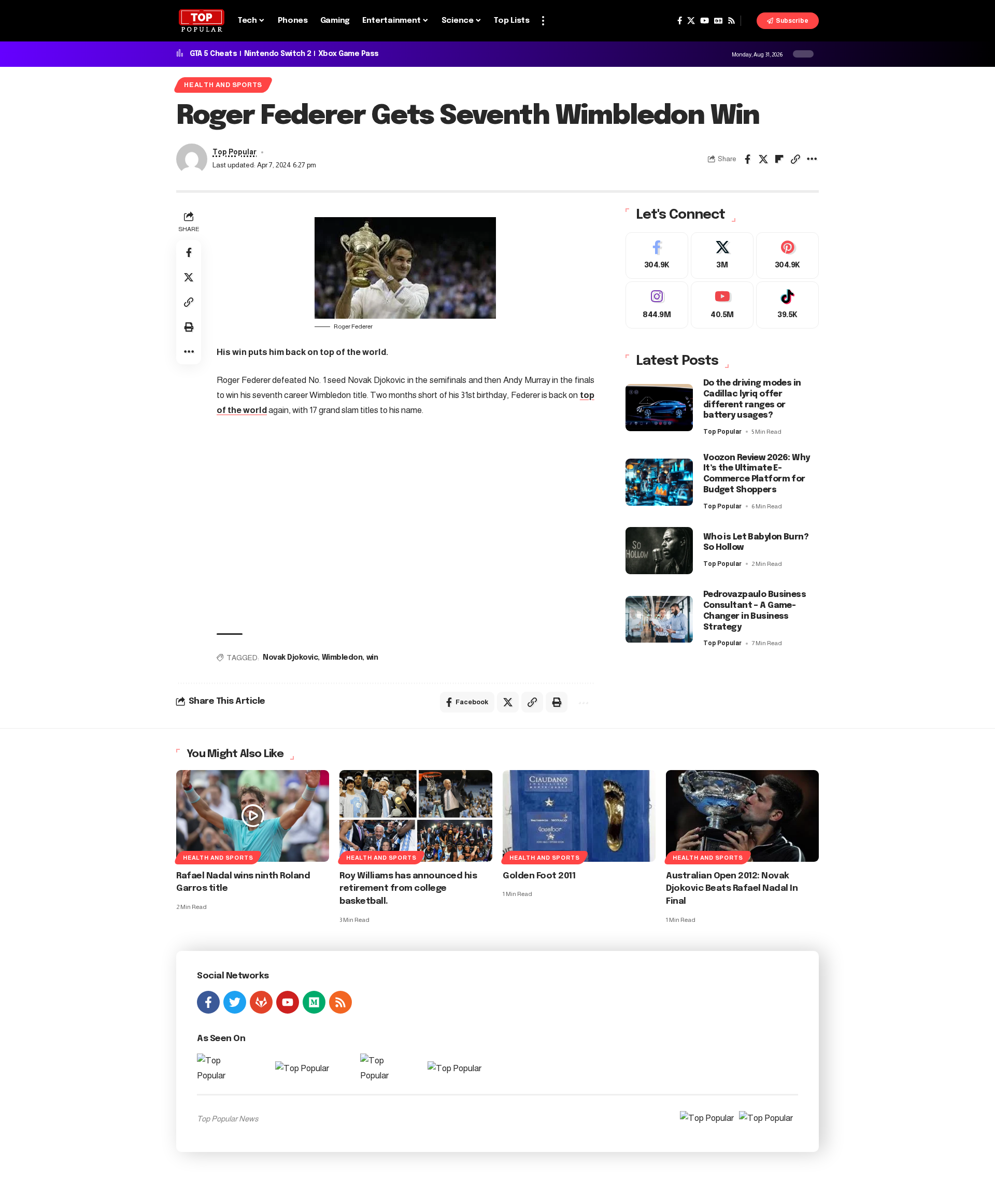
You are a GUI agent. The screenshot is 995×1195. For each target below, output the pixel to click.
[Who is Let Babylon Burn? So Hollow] (659, 550)
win (372, 657)
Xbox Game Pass (348, 54)
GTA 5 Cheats (213, 54)
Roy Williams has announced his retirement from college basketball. (408, 889)
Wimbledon (342, 657)
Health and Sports (223, 85)
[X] (691, 21)
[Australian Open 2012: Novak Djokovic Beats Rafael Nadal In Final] (742, 816)
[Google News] (718, 21)
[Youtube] (722, 305)
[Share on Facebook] (747, 159)
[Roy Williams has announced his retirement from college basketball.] (415, 816)
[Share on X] (763, 159)
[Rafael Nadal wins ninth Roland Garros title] (252, 816)
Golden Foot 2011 (539, 876)
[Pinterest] (787, 255)
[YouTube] (705, 21)
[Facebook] (680, 21)
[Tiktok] (787, 305)
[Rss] (731, 21)
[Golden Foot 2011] (579, 816)
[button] (543, 20)
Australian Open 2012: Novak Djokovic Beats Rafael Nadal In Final (732, 889)
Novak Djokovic (290, 657)
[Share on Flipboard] (779, 159)
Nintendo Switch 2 (277, 54)
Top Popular (234, 152)
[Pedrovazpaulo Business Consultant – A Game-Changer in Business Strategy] (659, 619)
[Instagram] (657, 305)
